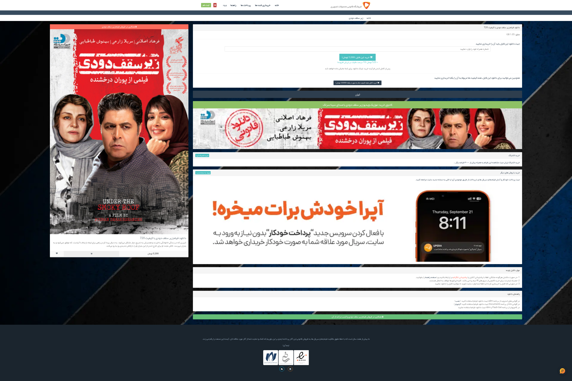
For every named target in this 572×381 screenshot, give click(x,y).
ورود (225, 5)
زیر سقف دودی (356, 17)
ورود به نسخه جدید (203, 172)
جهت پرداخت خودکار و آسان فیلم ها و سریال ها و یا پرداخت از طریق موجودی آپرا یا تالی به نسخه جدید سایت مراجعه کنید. (467, 179)
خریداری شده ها (262, 5)
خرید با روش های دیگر (510, 172)
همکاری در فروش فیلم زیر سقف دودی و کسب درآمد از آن (357, 316)
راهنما (233, 5)
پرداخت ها (246, 5)
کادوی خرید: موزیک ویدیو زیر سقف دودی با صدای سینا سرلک (357, 105)
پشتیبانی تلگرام (460, 277)
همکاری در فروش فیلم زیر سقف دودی (118, 26)
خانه (277, 5)
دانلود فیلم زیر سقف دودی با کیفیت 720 (163, 238)
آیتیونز (458, 304)
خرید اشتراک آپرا (202, 155)
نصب (457, 301)
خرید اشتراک (514, 155)
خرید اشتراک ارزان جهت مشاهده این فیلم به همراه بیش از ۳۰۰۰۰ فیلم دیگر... (487, 162)
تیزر (357, 94)
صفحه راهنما (430, 277)
